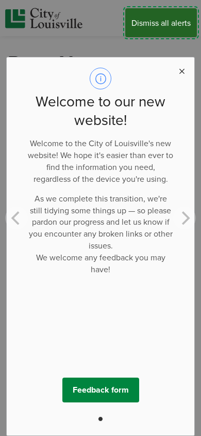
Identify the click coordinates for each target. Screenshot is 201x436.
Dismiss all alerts (161, 22)
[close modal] (182, 69)
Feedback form (101, 390)
